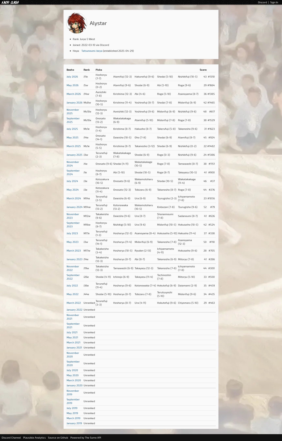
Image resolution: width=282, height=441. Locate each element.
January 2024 (75, 207)
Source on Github (58, 437)
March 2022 (74, 303)
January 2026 (74, 102)
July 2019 (72, 408)
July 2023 (72, 233)
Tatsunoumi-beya (91, 51)
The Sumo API (93, 437)
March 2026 (74, 94)
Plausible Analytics (34, 437)
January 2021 (74, 347)
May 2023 (72, 242)
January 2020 (75, 385)
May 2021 (72, 337)
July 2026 (72, 76)
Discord (262, 2)
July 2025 (72, 129)
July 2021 (72, 332)
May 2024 (73, 189)
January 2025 (74, 155)
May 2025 (72, 137)
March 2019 (73, 418)
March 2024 (74, 198)
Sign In (274, 2)
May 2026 (72, 85)
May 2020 (73, 375)
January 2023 (74, 259)
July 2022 (72, 285)
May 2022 (72, 294)
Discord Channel (11, 437)
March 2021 (73, 342)
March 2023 (74, 250)
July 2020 (72, 370)
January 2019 (74, 423)
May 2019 (72, 413)
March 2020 (74, 380)
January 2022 (74, 309)
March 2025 (74, 146)
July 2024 (72, 181)
